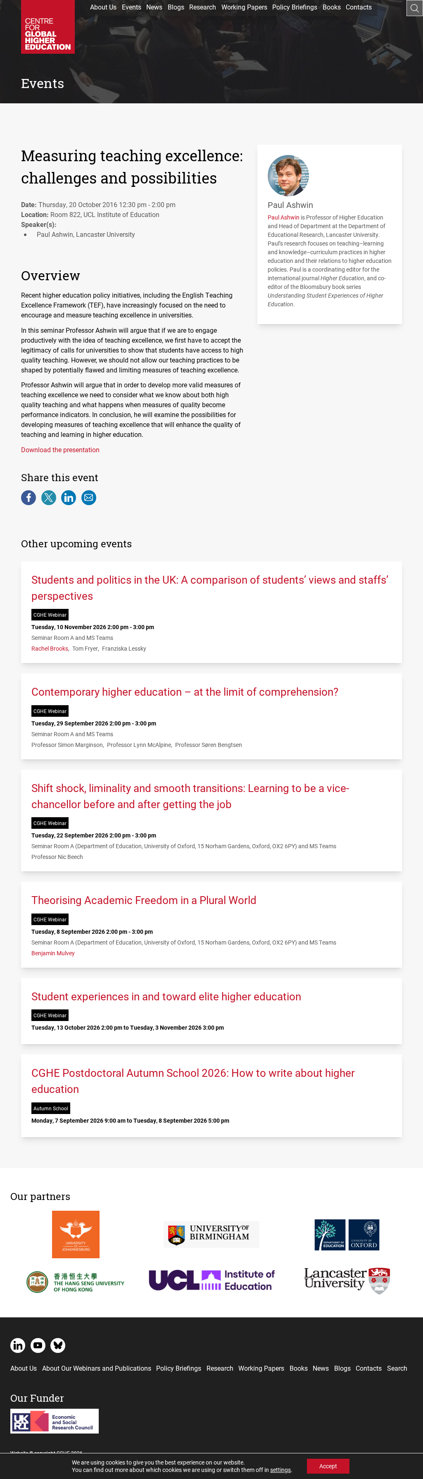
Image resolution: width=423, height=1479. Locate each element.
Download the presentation (60, 449)
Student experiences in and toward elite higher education (166, 996)
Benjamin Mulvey (53, 953)
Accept (328, 1466)
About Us (103, 6)
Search (397, 1368)
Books (332, 6)
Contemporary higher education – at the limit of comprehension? (184, 692)
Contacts (359, 6)
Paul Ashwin (283, 217)
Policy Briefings (294, 6)
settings (280, 1470)
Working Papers (244, 6)
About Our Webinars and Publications (96, 1368)
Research (202, 6)
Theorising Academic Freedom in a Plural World (144, 900)
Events (131, 6)
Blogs (176, 6)
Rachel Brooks (49, 648)
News (154, 6)
